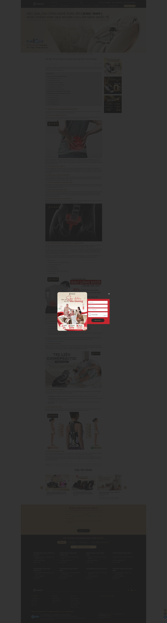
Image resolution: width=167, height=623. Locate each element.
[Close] (108, 293)
